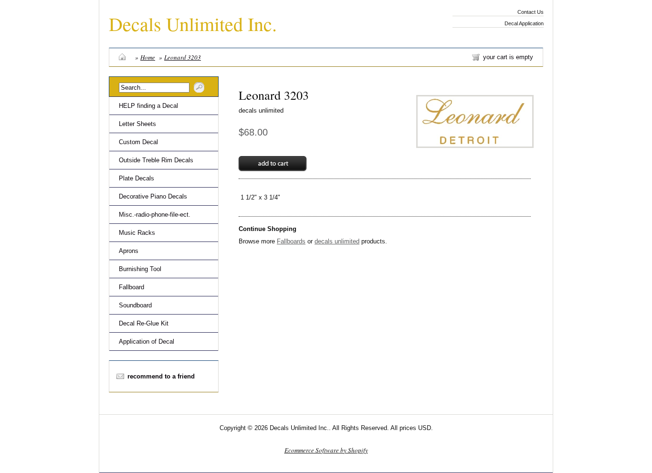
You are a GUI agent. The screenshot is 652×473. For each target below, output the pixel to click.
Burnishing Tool (140, 269)
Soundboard (135, 305)
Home (147, 57)
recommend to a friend (161, 376)
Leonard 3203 (182, 57)
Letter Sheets (137, 123)
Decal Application (524, 23)
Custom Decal (138, 142)
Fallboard (131, 287)
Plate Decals (136, 178)
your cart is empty (508, 57)
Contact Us (530, 12)
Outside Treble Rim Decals (156, 160)
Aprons (128, 250)
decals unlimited (261, 110)
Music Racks (137, 232)
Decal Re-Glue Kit (143, 323)
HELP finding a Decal (148, 105)
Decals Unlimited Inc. (193, 23)
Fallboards (291, 241)
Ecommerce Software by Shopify (326, 450)
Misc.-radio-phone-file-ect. (154, 214)
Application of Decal (146, 341)
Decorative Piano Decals (153, 196)
